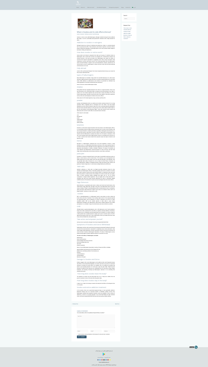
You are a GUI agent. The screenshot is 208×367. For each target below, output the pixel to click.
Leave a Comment (80, 34)
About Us (83, 7)
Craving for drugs (127, 31)
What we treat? (90, 7)
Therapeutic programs (114, 7)
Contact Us (127, 7)
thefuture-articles (88, 34)
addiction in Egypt (127, 33)
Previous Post (75, 303)
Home (77, 7)
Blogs (122, 7)
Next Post (117, 303)
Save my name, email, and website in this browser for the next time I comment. (94, 334)
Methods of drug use (128, 35)
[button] (196, 347)
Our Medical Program (101, 7)
